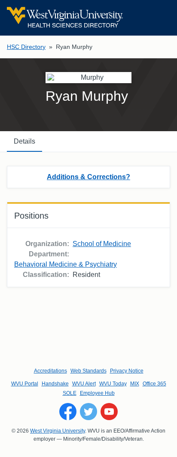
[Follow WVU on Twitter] (88, 411)
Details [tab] (24, 141)
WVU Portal (24, 384)
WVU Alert (84, 384)
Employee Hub (97, 393)
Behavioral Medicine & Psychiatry (65, 264)
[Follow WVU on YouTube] (109, 411)
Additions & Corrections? (88, 176)
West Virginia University (57, 431)
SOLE (69, 393)
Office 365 (154, 384)
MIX (134, 384)
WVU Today (113, 384)
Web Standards (88, 371)
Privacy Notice (126, 371)
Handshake (55, 384)
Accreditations (50, 371)
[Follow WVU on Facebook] (67, 411)
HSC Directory (26, 46)
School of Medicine (102, 243)
